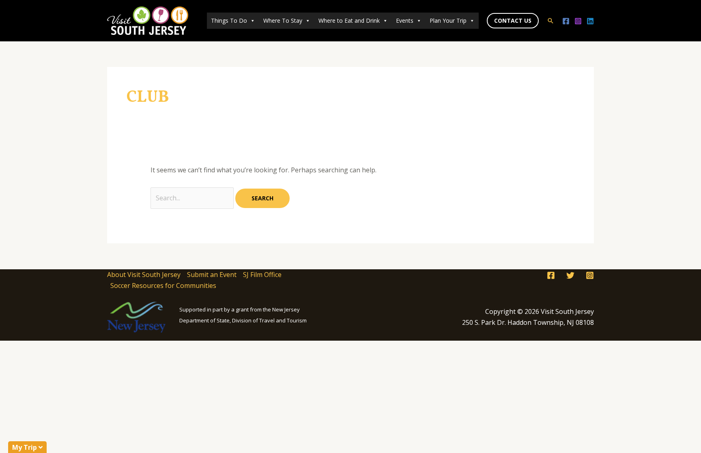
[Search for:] (193, 197)
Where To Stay (282, 20)
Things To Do (229, 20)
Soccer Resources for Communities (163, 285)
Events (404, 20)
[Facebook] (566, 21)
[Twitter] (570, 275)
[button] (513, 20)
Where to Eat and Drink (349, 20)
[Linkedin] (590, 21)
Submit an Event (212, 274)
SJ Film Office (262, 274)
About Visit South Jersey (144, 274)
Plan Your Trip (448, 20)
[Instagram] (578, 21)
